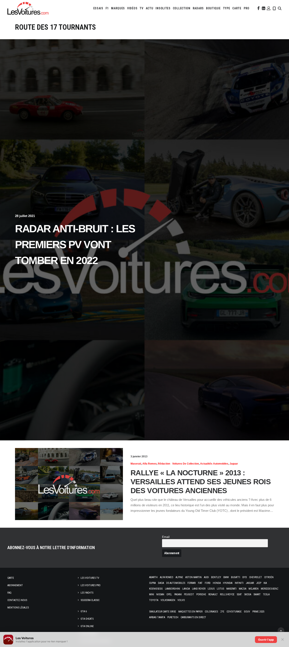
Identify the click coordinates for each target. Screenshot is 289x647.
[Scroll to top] (281, 630)
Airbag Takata (157, 617)
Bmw (226, 577)
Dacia (161, 583)
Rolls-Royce (227, 594)
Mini (151, 594)
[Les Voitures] (27, 8)
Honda (217, 583)
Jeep (258, 583)
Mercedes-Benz (269, 588)
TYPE (226, 8)
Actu (149, 8)
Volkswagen (168, 600)
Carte (10, 577)
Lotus (220, 588)
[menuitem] (98, 8)
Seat (239, 594)
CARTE (236, 8)
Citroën (269, 577)
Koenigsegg (156, 588)
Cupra (152, 583)
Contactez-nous (17, 600)
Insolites (163, 8)
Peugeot (189, 594)
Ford (208, 583)
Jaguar (234, 463)
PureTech (172, 617)
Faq (9, 592)
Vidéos (132, 8)
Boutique (213, 8)
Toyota (153, 600)
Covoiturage (234, 611)
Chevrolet (255, 577)
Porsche (201, 594)
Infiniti (239, 583)
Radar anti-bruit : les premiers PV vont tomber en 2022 (75, 244)
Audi (206, 577)
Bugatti (235, 577)
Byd (244, 577)
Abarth (153, 577)
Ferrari (191, 583)
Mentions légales (18, 607)
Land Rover (198, 588)
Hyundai (228, 583)
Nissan (160, 594)
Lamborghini (172, 588)
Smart (257, 594)
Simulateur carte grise (162, 611)
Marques (118, 8)
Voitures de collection (185, 463)
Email (165, 536)
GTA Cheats (87, 618)
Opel (169, 594)
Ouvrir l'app (266, 639)
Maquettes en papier (190, 611)
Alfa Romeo (149, 463)
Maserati (136, 463)
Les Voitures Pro (90, 585)
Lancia (186, 588)
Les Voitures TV (90, 577)
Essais (98, 8)
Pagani (178, 594)
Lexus (211, 588)
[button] (258, 8)
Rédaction (164, 463)
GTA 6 (84, 611)
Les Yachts (87, 592)
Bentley (216, 577)
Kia (265, 583)
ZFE (222, 611)
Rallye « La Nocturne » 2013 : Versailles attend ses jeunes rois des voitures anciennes (201, 482)
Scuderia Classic (90, 600)
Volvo (181, 600)
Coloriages (211, 611)
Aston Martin (193, 577)
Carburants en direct (193, 617)
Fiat (200, 583)
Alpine (179, 577)
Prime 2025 (258, 611)
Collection (181, 8)
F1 (107, 8)
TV (141, 8)
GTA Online (87, 626)
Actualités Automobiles (214, 463)
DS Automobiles (175, 583)
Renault (213, 594)
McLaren (254, 588)
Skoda (247, 594)
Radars (198, 8)
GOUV (247, 611)
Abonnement (15, 585)
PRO (246, 8)
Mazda (242, 588)
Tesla (266, 594)
